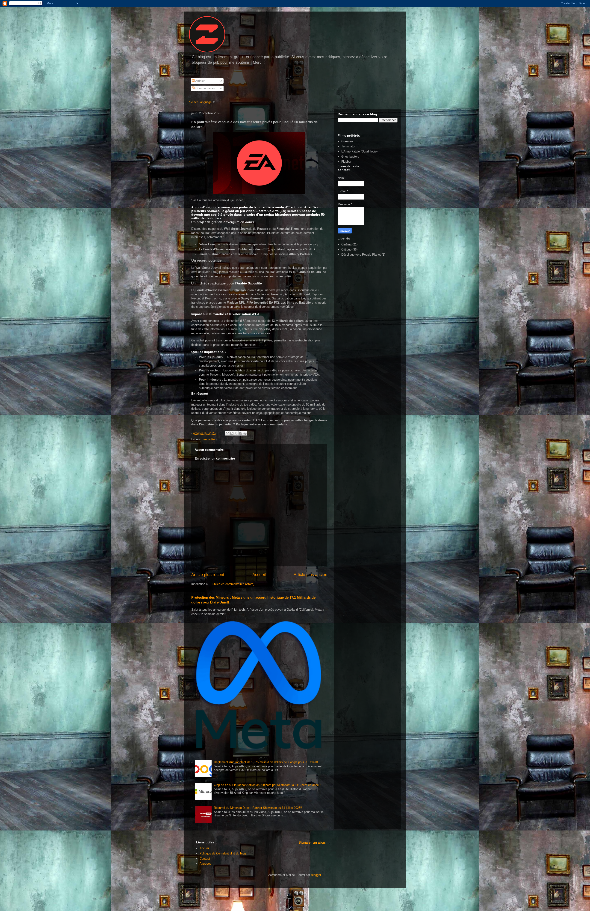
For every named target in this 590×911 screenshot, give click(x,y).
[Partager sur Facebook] (240, 433)
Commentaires (205, 88)
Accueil (259, 574)
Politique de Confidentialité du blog (223, 853)
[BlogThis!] (232, 433)
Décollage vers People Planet (361, 254)
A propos (205, 863)
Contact (205, 858)
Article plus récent (207, 574)
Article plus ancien (310, 574)
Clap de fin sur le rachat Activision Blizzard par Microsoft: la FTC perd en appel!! (267, 785)
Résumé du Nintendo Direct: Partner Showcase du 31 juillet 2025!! (258, 807)
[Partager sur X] (236, 433)
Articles (200, 81)
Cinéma (346, 244)
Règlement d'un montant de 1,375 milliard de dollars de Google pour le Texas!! (266, 762)
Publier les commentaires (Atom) (232, 584)
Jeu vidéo (208, 439)
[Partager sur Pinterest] (245, 433)
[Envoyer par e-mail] (227, 433)
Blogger (316, 875)
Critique (346, 249)
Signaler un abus (312, 842)
